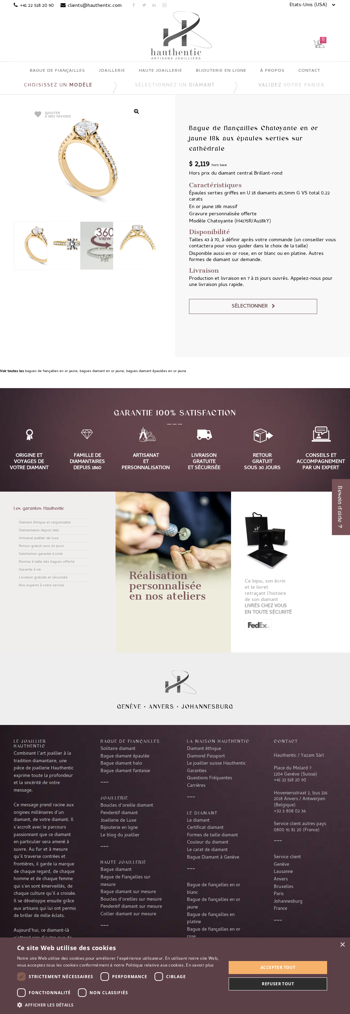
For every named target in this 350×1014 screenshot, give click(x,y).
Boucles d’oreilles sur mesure (131, 899)
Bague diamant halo (121, 763)
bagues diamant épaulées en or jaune (156, 371)
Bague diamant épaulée (124, 756)
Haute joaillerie (123, 862)
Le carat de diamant (207, 850)
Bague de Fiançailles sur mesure (125, 881)
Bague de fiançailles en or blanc (213, 888)
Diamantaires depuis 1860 (39, 530)
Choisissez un (58, 86)
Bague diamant (116, 870)
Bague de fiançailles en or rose (213, 933)
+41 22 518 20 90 (37, 6)
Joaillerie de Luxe (118, 820)
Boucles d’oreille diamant (126, 805)
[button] (118, 1005)
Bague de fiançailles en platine (210, 918)
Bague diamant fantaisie (125, 771)
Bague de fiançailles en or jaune (213, 903)
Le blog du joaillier (119, 835)
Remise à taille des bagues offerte (47, 562)
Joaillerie (114, 797)
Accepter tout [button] (277, 967)
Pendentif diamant (119, 813)
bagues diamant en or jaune (102, 371)
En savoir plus (200, 965)
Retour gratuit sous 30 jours (41, 546)
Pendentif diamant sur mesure (131, 906)
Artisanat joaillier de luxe (39, 538)
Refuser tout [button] (278, 984)
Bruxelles (283, 887)
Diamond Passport (206, 756)
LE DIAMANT (202, 813)
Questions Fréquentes (209, 778)
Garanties (196, 771)
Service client (287, 857)
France (280, 909)
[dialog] (175, 975)
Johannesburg (207, 706)
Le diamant (198, 820)
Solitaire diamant (117, 749)
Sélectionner (250, 306)
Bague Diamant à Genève (213, 857)
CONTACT (286, 741)
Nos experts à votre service (41, 586)
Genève (129, 706)
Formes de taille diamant (212, 835)
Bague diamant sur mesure (128, 892)
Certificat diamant (205, 828)
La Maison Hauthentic (218, 741)
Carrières (196, 786)
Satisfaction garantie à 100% (41, 554)
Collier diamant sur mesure (128, 914)
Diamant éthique (204, 749)
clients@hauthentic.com (95, 6)
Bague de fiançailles (130, 741)
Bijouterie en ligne (119, 828)
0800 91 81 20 (287, 830)
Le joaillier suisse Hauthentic (216, 763)
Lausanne (283, 872)
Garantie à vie (30, 570)
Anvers (161, 706)
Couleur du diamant (207, 842)
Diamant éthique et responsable (45, 523)
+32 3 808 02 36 (290, 811)
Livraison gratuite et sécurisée (43, 578)
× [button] (342, 944)
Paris (279, 894)
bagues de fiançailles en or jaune (51, 371)
